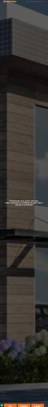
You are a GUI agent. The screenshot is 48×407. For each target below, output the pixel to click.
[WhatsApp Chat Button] (2, 405)
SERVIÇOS (32, 1)
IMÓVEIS (29, 1)
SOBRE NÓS (35, 1)
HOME (26, 1)
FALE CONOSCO (42, 1)
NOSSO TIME (38, 1)
